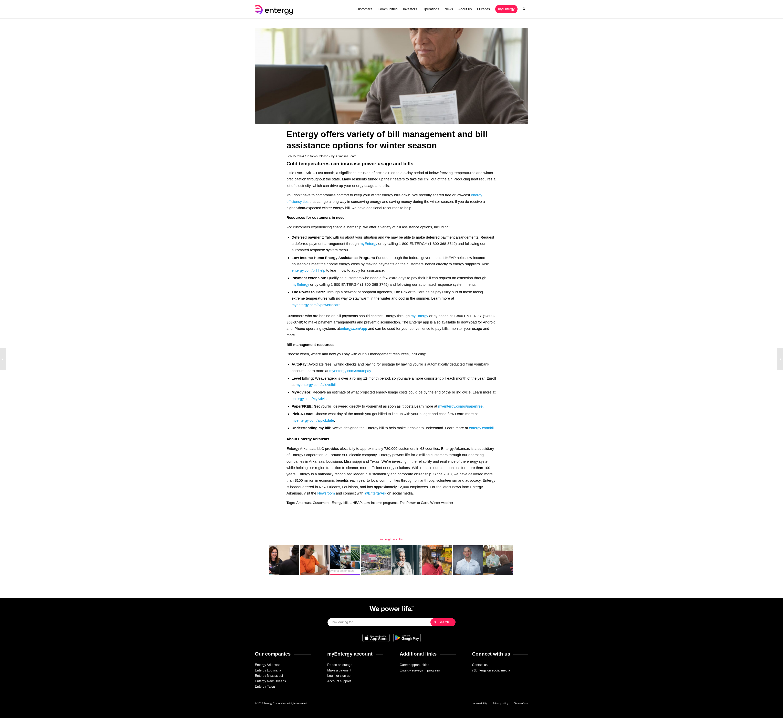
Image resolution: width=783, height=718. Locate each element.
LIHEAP (356, 503)
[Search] (524, 9)
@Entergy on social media (491, 670)
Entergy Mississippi (269, 675)
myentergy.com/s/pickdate (313, 420)
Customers (321, 503)
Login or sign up (339, 675)
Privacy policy (500, 703)
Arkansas (303, 503)
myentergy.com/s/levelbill (316, 384)
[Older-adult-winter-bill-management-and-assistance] (391, 76)
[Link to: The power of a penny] (315, 560)
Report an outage (339, 665)
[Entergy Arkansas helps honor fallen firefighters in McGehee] (3, 359)
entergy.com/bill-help (308, 270)
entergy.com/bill (481, 428)
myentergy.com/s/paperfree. (461, 406)
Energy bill (340, 503)
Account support (339, 681)
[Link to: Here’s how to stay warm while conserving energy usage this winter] (406, 560)
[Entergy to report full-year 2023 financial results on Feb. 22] (780, 359)
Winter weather (441, 503)
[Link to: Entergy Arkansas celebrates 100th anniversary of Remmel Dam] (376, 560)
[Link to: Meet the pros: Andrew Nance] (468, 560)
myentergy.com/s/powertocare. (317, 305)
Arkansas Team (345, 156)
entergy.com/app (353, 328)
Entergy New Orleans (270, 681)
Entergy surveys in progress (420, 670)
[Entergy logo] (275, 9)
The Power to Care (414, 503)
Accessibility (480, 703)
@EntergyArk (375, 493)
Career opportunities (414, 665)
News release (319, 156)
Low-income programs (381, 503)
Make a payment (339, 670)
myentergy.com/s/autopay (350, 371)
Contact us (480, 665)
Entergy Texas (265, 686)
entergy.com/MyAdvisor (311, 399)
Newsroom (326, 493)
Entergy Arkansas (267, 665)
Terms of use (521, 703)
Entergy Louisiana (268, 670)
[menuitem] (364, 9)
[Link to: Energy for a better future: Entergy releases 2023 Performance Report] (345, 560)
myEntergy (368, 243)
